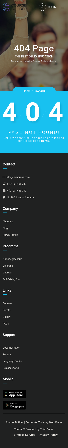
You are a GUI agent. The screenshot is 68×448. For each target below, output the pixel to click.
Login (52, 7)
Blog (5, 228)
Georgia (7, 272)
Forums (7, 354)
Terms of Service (23, 435)
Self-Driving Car (11, 279)
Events (6, 310)
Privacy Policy (48, 435)
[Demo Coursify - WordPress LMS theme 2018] (14, 7)
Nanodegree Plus (12, 259)
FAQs (6, 323)
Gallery (7, 316)
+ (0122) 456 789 (16, 183)
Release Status (11, 367)
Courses (7, 303)
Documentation (11, 347)
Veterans (8, 265)
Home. (45, 140)
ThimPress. (47, 429)
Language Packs (12, 361)
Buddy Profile (10, 234)
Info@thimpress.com (18, 177)
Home (26, 91)
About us (8, 221)
